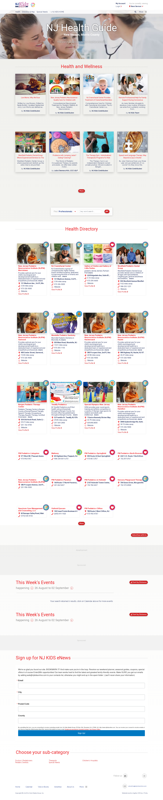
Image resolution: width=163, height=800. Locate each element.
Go (107, 211)
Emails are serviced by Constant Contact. (77, 729)
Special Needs (42, 12)
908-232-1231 (125, 286)
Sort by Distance (139, 582)
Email (20, 680)
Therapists (53, 760)
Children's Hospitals (90, 760)
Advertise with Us (139, 535)
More (81, 191)
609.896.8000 (92, 423)
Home (17, 787)
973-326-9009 (59, 284)
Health (17, 12)
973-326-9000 (26, 289)
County (21, 716)
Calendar (29, 787)
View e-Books (43, 787)
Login (118, 6)
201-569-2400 (59, 423)
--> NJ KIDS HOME (57, 12)
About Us (70, 787)
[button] (142, 12)
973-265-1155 (59, 348)
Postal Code (23, 704)
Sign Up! (81, 733)
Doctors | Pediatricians (23, 760)
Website (24, 291)
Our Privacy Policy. (95, 729)
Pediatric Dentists (21, 762)
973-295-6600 (92, 281)
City (20, 692)
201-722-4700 (26, 425)
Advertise (57, 787)
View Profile (23, 294)
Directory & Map (28, 12)
